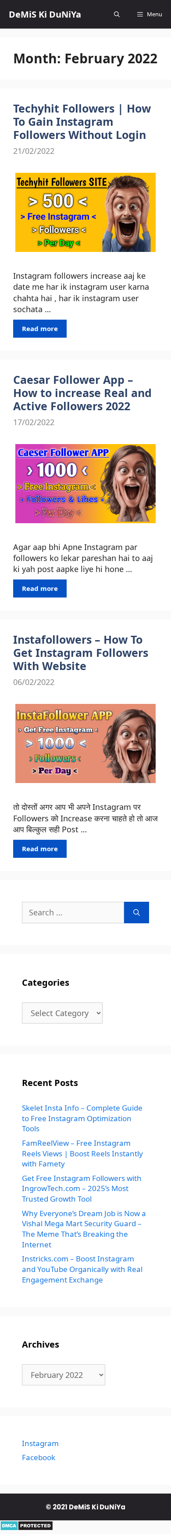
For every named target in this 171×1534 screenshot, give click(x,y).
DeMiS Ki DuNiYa (45, 14)
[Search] (136, 912)
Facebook (38, 1457)
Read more (40, 328)
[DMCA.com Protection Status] (26, 1528)
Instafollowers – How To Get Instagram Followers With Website (80, 652)
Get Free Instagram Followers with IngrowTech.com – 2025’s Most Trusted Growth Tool (82, 1188)
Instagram (40, 1443)
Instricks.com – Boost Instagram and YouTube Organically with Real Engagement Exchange (82, 1269)
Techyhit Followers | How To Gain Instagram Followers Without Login (82, 121)
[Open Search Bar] (116, 14)
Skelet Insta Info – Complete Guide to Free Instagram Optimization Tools (82, 1118)
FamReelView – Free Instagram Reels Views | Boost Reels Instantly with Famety (82, 1153)
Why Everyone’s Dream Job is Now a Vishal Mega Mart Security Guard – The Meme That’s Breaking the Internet (84, 1229)
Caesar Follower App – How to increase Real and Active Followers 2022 (82, 392)
